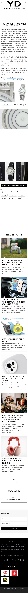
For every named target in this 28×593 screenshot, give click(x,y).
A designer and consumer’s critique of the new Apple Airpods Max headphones (14, 461)
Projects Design (11, 78)
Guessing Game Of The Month (14, 498)
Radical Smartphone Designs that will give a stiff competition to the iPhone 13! (13, 378)
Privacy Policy (19, 555)
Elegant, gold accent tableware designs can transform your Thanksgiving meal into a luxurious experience (12, 418)
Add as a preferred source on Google (15, 185)
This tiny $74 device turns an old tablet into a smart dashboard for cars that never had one (14, 302)
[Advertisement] (14, 16)
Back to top (13, 590)
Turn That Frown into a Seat (14, 490)
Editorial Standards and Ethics (8, 555)
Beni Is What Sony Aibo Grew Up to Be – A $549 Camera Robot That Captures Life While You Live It (13, 263)
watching (9, 483)
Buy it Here (20, 78)
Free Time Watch (6, 105)
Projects (16, 72)
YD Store (18, 483)
